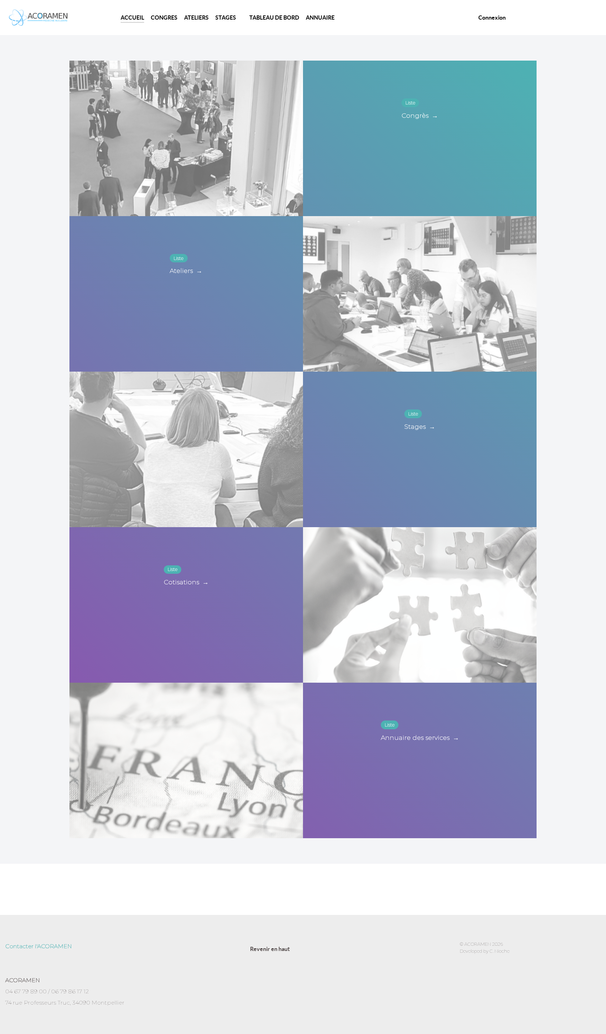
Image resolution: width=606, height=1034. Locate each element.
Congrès (420, 115)
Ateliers (186, 271)
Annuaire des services (420, 738)
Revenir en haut (270, 949)
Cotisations (186, 582)
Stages (419, 426)
